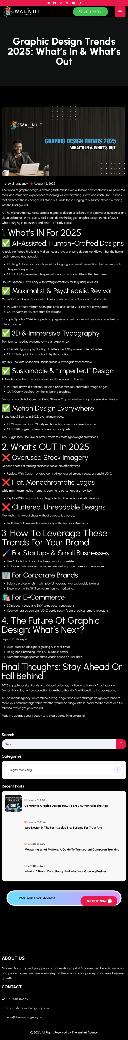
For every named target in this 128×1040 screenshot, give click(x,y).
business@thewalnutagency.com (27, 1008)
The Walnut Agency (85, 1032)
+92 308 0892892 (17, 999)
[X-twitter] (67, 3)
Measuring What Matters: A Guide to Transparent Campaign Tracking (71, 849)
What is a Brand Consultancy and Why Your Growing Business (66, 871)
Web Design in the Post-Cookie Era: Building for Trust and (63, 827)
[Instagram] (61, 3)
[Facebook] (54, 3)
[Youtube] (73, 3)
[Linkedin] (48, 3)
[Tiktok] (80, 3)
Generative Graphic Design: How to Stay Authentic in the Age (66, 806)
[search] (121, 744)
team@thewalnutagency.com (25, 1017)
